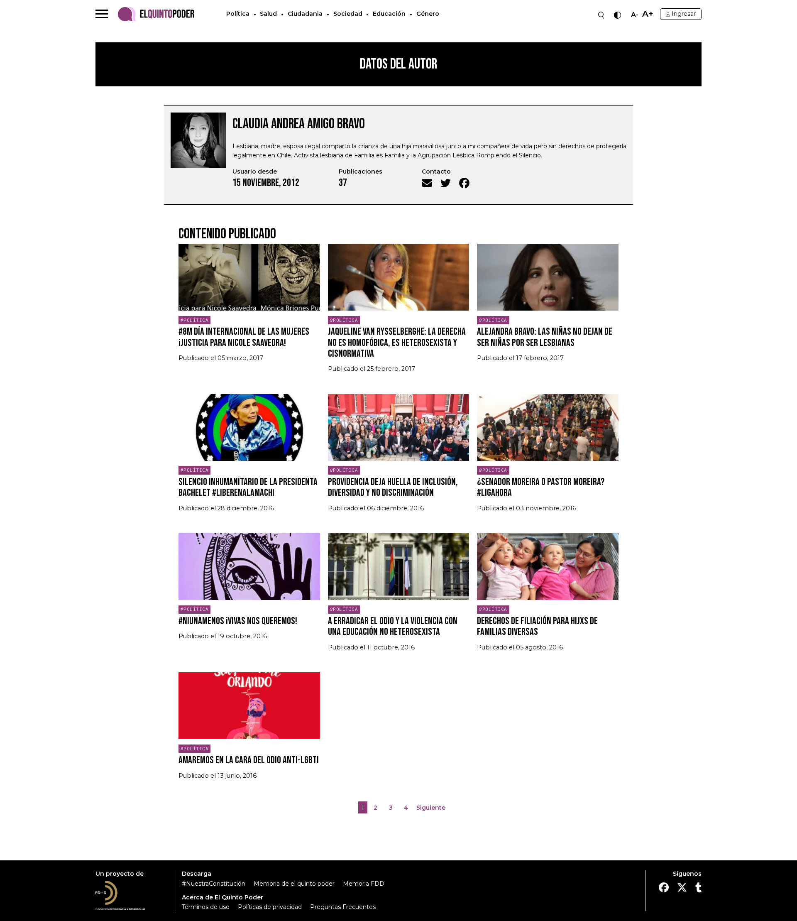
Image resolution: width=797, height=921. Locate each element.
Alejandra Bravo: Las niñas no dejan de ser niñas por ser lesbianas (544, 337)
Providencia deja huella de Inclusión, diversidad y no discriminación (393, 487)
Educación (389, 13)
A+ (647, 14)
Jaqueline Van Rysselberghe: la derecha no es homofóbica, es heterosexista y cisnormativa (397, 343)
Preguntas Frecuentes (343, 907)
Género (427, 13)
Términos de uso (206, 907)
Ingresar (684, 13)
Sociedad (347, 13)
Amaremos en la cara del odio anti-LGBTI (248, 760)
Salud (268, 13)
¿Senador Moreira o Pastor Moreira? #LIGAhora (540, 487)
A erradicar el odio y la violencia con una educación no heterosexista (392, 626)
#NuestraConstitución (213, 883)
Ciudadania (305, 13)
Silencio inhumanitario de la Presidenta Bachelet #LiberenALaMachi (248, 487)
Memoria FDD (363, 883)
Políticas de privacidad (270, 907)
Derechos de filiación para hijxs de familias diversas (537, 626)
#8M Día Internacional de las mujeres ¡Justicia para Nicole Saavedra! (243, 337)
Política (237, 13)
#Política (195, 320)
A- (634, 15)
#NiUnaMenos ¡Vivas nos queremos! (237, 621)
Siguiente (431, 807)
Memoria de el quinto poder (294, 883)
